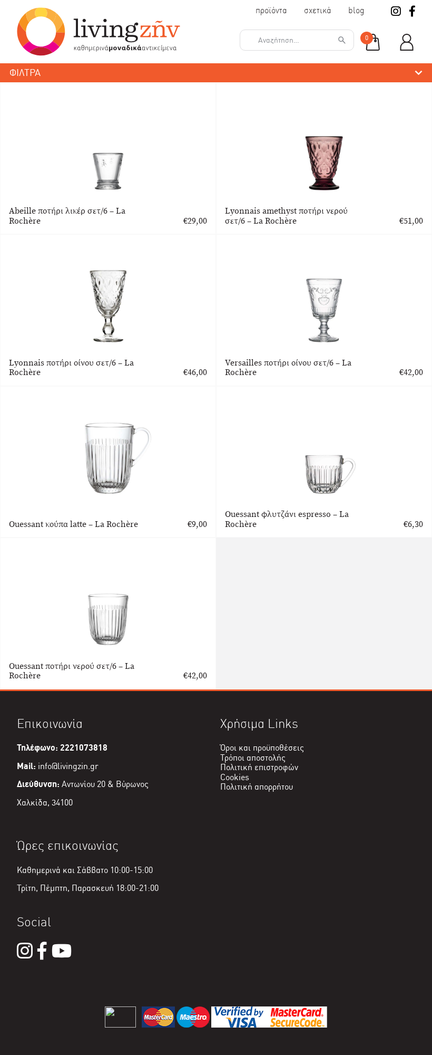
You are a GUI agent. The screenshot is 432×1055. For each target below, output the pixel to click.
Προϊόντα (271, 10)
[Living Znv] (98, 53)
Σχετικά (317, 10)
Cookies (234, 777)
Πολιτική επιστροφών (259, 767)
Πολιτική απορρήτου (256, 787)
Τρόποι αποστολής (253, 758)
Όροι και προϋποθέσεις (262, 748)
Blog (356, 10)
